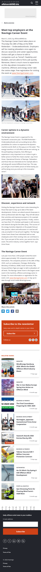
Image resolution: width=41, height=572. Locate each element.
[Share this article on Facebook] (12, 311)
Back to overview (9, 23)
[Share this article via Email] (17, 311)
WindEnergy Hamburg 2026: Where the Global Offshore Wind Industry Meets (25, 367)
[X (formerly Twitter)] (33, 340)
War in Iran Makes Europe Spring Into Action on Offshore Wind (26, 387)
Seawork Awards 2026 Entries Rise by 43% (25, 437)
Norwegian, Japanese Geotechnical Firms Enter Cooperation (26, 422)
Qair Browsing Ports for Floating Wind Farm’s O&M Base (25, 491)
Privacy (5, 548)
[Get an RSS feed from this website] (23, 541)
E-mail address (8, 519)
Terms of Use (7, 552)
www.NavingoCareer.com (22, 73)
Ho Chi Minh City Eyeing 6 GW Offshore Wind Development (26, 472)
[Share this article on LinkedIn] (3, 311)
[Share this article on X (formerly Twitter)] (7, 311)
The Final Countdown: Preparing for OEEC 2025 (25, 404)
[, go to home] (10, 3)
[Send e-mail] (18, 541)
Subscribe (11, 333)
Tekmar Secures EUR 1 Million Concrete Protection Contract (25, 454)
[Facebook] (30, 340)
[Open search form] (32, 3)
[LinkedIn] (36, 340)
